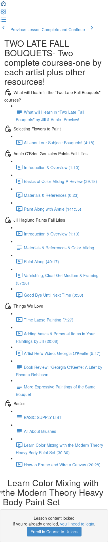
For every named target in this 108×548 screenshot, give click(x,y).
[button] (3, 5)
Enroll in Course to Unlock (54, 531)
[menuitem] (3, 13)
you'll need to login (77, 524)
